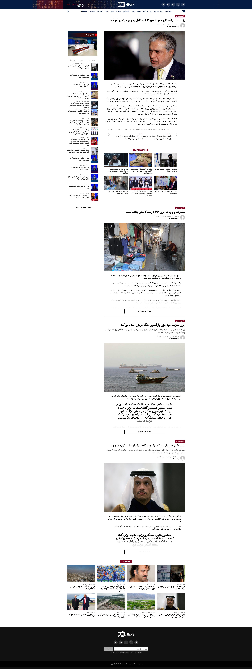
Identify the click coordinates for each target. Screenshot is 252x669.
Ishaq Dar (152, 129)
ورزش (106, 11)
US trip (110, 129)
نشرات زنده (92, 11)
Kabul (83, 4)
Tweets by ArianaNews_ (82, 207)
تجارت (112, 11)
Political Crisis (120, 129)
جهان (133, 11)
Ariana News (171, 26)
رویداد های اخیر (158, 11)
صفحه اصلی (168, 11)
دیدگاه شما (100, 11)
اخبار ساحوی (126, 11)
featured (160, 129)
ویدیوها (139, 11)
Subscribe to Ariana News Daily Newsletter (126, 652)
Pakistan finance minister (137, 129)
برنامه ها (118, 11)
